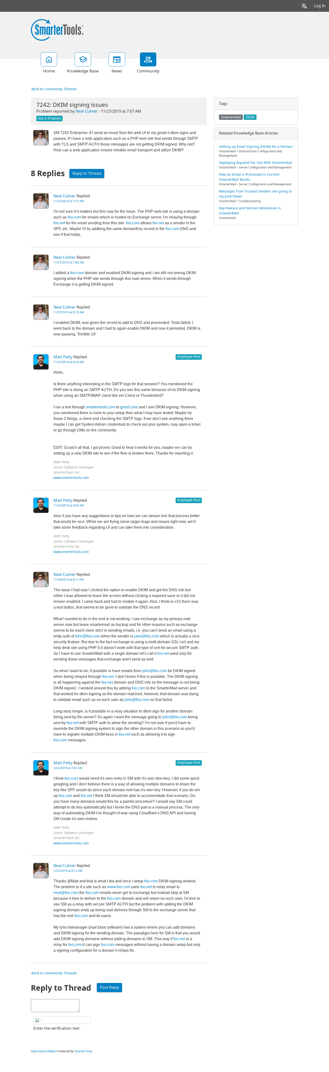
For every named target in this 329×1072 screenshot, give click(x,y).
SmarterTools (83, 1051)
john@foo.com (87, 636)
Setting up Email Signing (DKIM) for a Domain (256, 146)
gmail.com (129, 407)
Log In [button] (319, 6)
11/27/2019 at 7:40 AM (68, 262)
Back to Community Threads (54, 89)
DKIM (250, 117)
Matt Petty (62, 357)
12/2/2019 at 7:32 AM (67, 768)
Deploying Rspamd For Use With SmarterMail (255, 163)
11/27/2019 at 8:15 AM (68, 312)
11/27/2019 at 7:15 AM (68, 201)
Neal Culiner (87, 111)
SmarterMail (231, 117)
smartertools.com (100, 407)
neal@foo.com (65, 893)
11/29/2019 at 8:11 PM (68, 579)
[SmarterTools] (57, 29)
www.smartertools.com (71, 478)
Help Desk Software (44, 1051)
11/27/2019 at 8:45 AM (68, 505)
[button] (304, 6)
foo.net (59, 223)
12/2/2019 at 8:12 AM (67, 871)
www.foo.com (118, 887)
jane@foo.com (146, 636)
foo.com (74, 217)
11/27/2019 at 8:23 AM (68, 362)
